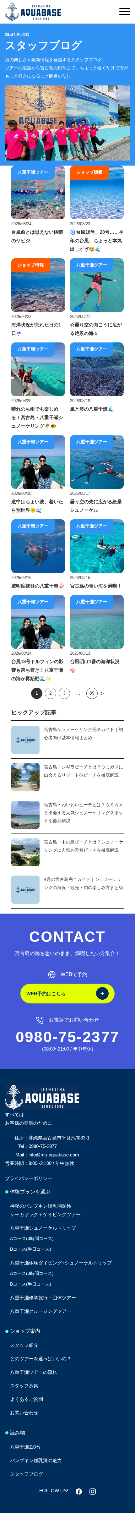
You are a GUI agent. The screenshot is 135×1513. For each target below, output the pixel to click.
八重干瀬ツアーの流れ (33, 1372)
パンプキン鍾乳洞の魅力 (36, 1460)
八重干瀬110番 (25, 1447)
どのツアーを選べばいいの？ (40, 1358)
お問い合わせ (24, 1412)
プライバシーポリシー (28, 1178)
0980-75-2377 (68, 1037)
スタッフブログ (26, 1474)
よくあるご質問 (26, 1399)
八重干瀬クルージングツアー (40, 1311)
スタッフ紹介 (24, 1345)
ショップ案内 (25, 1331)
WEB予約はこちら (46, 993)
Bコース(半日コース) (30, 1249)
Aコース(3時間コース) (32, 1238)
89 (91, 693)
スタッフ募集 (24, 1385)
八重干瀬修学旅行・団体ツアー (43, 1297)
